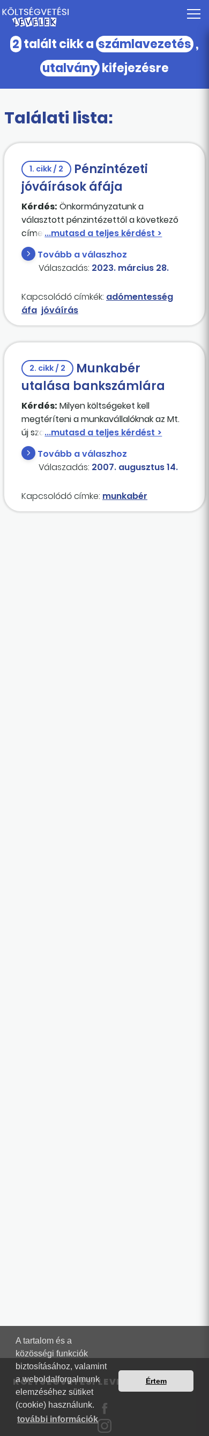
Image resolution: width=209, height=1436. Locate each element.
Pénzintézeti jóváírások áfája (84, 178)
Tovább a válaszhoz (82, 254)
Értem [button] (156, 1381)
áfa (29, 310)
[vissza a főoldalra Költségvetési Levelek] (104, 17)
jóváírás (59, 310)
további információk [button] (57, 1419)
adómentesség (139, 297)
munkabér (124, 496)
